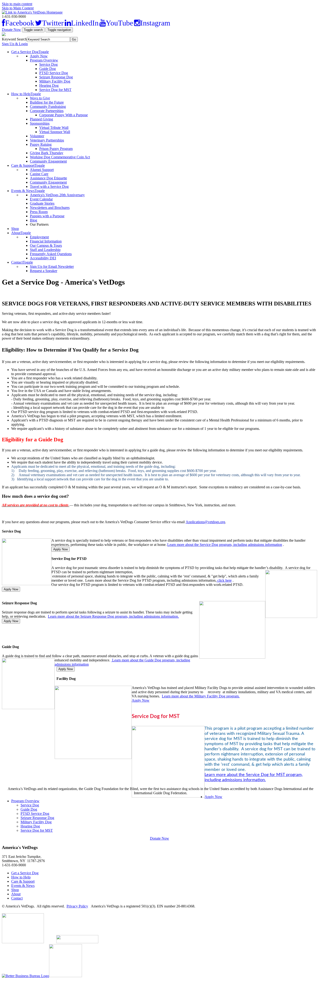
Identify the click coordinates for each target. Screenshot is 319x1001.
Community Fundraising (48, 107)
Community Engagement (48, 161)
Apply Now (39, 56)
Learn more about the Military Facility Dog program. (201, 696)
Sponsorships (40, 123)
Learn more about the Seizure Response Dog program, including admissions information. (113, 616)
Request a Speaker (43, 271)
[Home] (32, 12)
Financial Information (46, 241)
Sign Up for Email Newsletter (52, 266)
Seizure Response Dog (56, 77)
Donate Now (11, 30)
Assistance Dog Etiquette (48, 178)
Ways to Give (40, 98)
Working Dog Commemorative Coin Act (60, 157)
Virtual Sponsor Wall (54, 132)
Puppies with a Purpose (47, 216)
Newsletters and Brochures (50, 208)
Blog (33, 220)
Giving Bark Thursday (46, 153)
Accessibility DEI (43, 258)
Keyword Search (14, 39)
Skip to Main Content (18, 8)
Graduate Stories (42, 203)
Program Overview (44, 60)
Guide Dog (47, 69)
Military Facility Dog (54, 81)
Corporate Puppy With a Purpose (63, 115)
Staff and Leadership (45, 250)
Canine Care (39, 174)
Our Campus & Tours (46, 245)
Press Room (39, 212)
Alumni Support (42, 170)
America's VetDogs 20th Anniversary (57, 195)
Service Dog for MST (55, 90)
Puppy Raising (41, 144)
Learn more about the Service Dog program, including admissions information (224, 545)
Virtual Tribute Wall (53, 128)
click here (224, 580)
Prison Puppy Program (56, 149)
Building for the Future (47, 102)
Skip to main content (17, 4)
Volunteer (37, 136)
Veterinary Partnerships (47, 140)
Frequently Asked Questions (51, 254)
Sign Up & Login (15, 44)
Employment (39, 237)
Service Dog (48, 64)
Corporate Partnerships (47, 111)
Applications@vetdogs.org (205, 522)
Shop (15, 229)
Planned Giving (41, 119)
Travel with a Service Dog (49, 187)
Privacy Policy (77, 906)
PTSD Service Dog (53, 73)
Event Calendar (41, 199)
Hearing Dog (49, 85)
